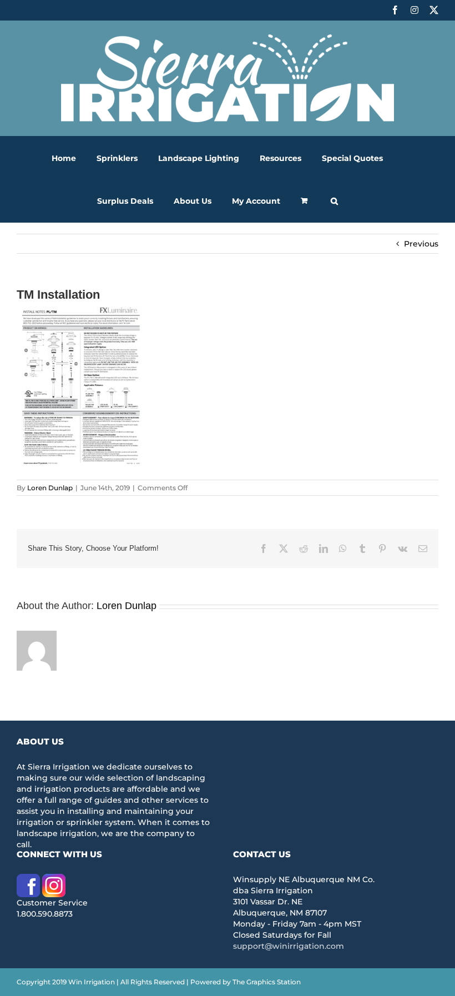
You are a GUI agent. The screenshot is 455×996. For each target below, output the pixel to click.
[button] (334, 200)
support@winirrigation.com (288, 946)
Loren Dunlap (50, 488)
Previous (421, 244)
